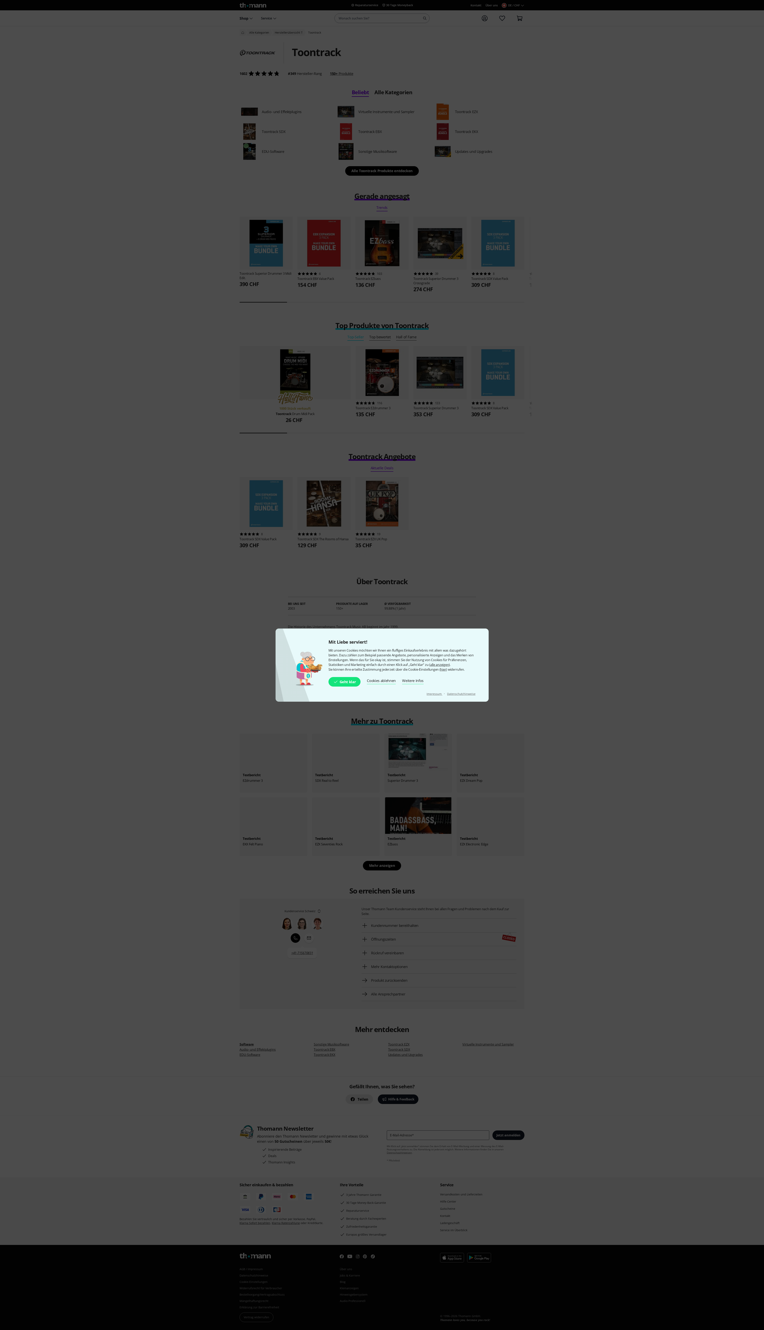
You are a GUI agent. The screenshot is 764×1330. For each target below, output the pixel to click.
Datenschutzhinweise (461, 694)
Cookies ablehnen (381, 680)
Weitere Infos (413, 680)
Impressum (434, 694)
